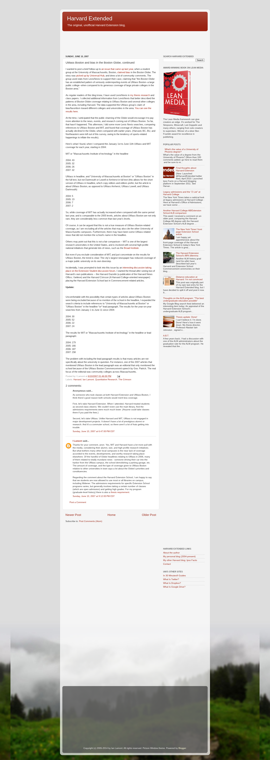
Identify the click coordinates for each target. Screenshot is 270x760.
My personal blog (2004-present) (179, 556)
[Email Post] (118, 376)
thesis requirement (120, 492)
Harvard (77, 379)
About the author (171, 553)
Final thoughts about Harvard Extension (186, 169)
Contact (167, 564)
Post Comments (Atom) (90, 521)
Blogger (182, 748)
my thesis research (140, 95)
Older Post (149, 514)
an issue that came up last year (117, 69)
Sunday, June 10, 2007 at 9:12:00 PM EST (94, 496)
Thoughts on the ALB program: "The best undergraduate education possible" (183, 299)
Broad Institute (131, 248)
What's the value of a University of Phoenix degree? (181, 150)
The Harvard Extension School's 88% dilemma (187, 254)
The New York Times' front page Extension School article (189, 232)
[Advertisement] (119, 44)
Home (112, 514)
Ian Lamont (88, 379)
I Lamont (77, 441)
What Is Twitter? (171, 579)
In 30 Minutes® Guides (174, 575)
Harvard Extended (89, 18)
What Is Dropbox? (172, 583)
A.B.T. (166, 336)
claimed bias (123, 72)
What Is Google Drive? (174, 587)
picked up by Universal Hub (90, 75)
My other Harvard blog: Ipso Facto (180, 560)
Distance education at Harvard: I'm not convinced (189, 278)
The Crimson (124, 379)
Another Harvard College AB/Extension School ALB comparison (182, 211)
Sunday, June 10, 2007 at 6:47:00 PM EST (94, 431)
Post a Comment (78, 502)
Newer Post (73, 514)
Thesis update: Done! (186, 317)
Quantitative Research (106, 379)
